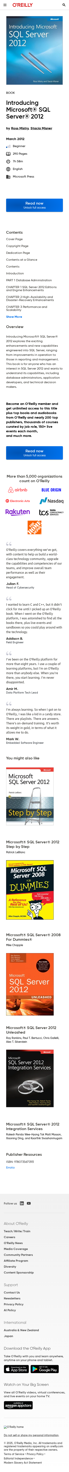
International (15, 1322)
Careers (9, 1237)
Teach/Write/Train (17, 1231)
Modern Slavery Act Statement (23, 1462)
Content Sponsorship (19, 1272)
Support (11, 1284)
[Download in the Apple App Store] (16, 1372)
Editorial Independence (18, 1458)
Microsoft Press (23, 176)
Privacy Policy (13, 1304)
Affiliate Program (16, 1261)
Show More (14, 316)
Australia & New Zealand (21, 1330)
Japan (8, 1336)
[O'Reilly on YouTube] (29, 1203)
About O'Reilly (16, 1223)
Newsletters (12, 1298)
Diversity (10, 1267)
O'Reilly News (13, 1243)
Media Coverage (16, 1249)
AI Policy (10, 1310)
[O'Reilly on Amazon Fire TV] (18, 1408)
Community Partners (18, 1255)
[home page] (23, 4)
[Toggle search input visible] (64, 5)
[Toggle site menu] (5, 5)
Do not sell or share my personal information (31, 1435)
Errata (10, 1167)
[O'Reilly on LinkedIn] (22, 1203)
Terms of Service (14, 1454)
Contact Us (12, 1292)
